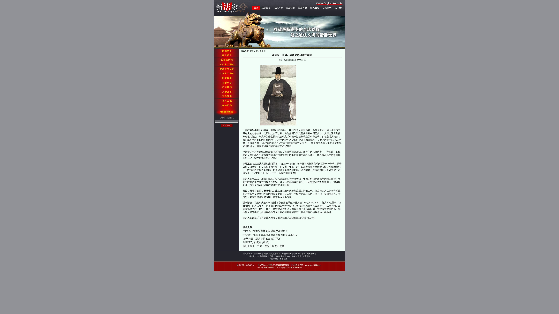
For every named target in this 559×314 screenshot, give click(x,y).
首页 (251, 51)
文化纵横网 (261, 256)
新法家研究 (260, 51)
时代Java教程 (299, 254)
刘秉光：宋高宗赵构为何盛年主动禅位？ (265, 231)
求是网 (306, 256)
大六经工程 (247, 254)
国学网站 (258, 254)
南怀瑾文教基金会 (282, 256)
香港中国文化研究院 (272, 254)
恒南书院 (274, 259)
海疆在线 (283, 259)
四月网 (270, 256)
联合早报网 (287, 254)
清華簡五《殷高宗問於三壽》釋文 (262, 238)
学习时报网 (296, 256)
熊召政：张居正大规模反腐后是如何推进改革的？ (270, 235)
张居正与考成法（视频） (257, 242)
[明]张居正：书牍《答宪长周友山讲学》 (265, 246)
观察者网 (311, 254)
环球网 (252, 256)
